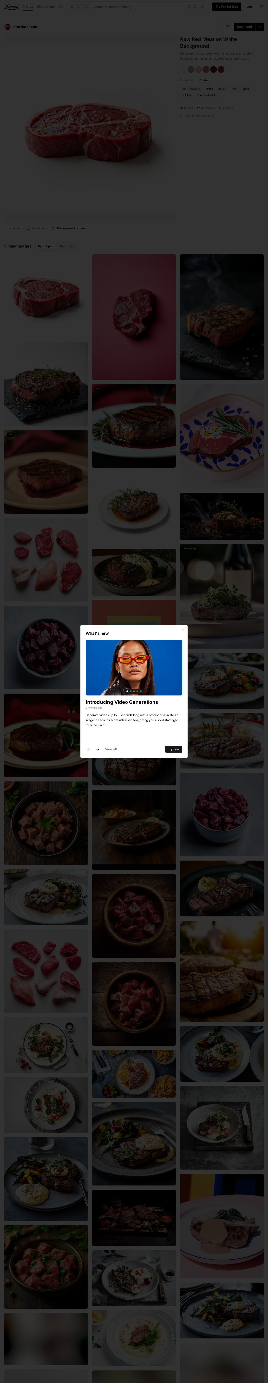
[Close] (183, 629)
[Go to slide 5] (141, 691)
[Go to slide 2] (130, 691)
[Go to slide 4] (137, 691)
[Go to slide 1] (127, 691)
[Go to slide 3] (134, 691)
